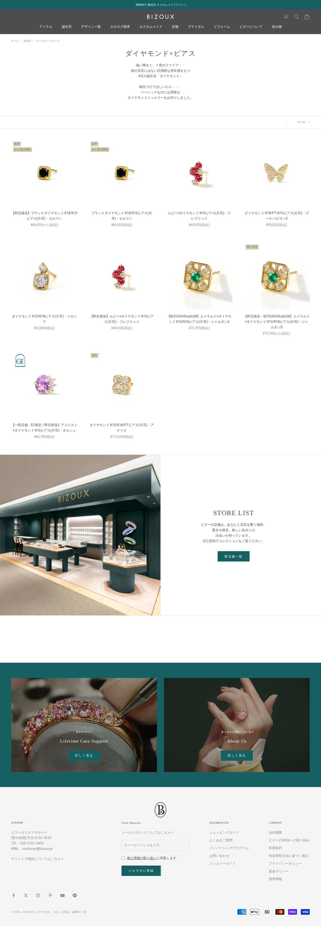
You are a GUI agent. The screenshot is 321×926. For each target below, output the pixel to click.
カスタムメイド (150, 27)
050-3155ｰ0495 (32, 843)
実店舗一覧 (233, 556)
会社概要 (275, 832)
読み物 (277, 27)
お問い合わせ (219, 856)
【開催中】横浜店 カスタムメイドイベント (160, 4)
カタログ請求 (120, 27)
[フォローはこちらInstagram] (38, 895)
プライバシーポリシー (285, 863)
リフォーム (222, 27)
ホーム (15, 41)
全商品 (27, 41)
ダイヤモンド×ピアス (47, 41)
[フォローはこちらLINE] (74, 895)
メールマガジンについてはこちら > (147, 832)
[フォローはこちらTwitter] (25, 895)
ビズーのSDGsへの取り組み (289, 840)
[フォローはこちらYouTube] (62, 895)
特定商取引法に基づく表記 (288, 856)
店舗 (175, 27)
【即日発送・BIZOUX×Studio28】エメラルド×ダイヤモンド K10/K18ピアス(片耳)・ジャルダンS (277, 321)
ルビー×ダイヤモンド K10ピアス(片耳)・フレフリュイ (199, 215)
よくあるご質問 (220, 840)
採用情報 (275, 879)
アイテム (45, 27)
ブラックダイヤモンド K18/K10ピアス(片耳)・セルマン (121, 215)
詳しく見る (84, 755)
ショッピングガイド (224, 832)
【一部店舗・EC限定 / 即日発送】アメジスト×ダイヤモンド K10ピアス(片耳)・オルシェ (44, 427)
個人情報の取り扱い (142, 858)
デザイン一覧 (91, 27)
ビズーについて (250, 27)
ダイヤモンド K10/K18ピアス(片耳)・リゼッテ (44, 319)
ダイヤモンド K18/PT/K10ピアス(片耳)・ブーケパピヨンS (277, 215)
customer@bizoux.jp (37, 849)
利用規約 (275, 848)
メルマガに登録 (141, 870)
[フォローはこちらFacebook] (13, 895)
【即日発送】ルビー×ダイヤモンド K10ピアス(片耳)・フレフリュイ (122, 319)
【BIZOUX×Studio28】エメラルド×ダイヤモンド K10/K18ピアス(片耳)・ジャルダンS (199, 319)
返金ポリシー (279, 871)
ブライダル (196, 27)
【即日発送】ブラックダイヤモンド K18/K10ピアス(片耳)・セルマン (44, 215)
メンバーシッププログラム (229, 848)
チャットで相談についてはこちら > (37, 859)
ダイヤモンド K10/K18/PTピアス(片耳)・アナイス (122, 427)
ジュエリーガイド (222, 863)
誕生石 (67, 27)
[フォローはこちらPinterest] (50, 895)
